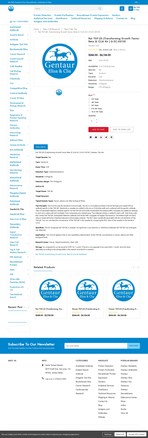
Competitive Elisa (18, 88)
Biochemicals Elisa (19, 49)
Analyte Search (17, 35)
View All (124, 413)
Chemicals (15, 78)
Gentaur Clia (126, 381)
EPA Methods (16, 257)
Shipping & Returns (103, 18)
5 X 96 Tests (96, 108)
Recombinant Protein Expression (93, 15)
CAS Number (16, 66)
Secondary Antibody (15, 226)
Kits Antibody (16, 149)
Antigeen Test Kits (19, 44)
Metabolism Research (15, 156)
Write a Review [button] (119, 49)
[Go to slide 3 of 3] (24, 307)
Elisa (12, 110)
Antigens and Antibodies (46, 21)
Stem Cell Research (14, 243)
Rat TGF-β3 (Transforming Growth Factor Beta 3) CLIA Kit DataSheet (61, 254)
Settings (108, 434)
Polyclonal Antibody (15, 203)
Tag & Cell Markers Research (18, 251)
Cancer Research (17, 54)
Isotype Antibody (17, 145)
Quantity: (92, 115)
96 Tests (95, 105)
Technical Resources (81, 18)
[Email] (96, 137)
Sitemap (101, 417)
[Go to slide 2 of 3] (28, 307)
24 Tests (95, 99)
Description (41, 147)
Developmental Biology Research (18, 104)
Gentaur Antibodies (15, 126)
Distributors (62, 18)
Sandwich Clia (17, 209)
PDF (11, 274)
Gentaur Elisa (126, 377)
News (12, 269)
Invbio (123, 405)
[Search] (100, 8)
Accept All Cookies (137, 434)
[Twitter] (106, 137)
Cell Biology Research (15, 72)
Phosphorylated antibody (18, 195)
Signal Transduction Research (16, 235)
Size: (91, 95)
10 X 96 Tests (97, 111)
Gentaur (124, 373)
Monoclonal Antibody (15, 179)
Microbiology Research (16, 171)
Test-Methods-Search (16, 296)
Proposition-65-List (17, 288)
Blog (133, 18)
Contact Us (121, 18)
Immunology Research (15, 134)
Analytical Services (43, 18)
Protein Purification (64, 15)
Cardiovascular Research (17, 60)
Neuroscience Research (16, 187)
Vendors (116, 15)
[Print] (101, 137)
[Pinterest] (111, 137)
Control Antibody (18, 93)
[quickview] (53, 291)
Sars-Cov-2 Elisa (18, 219)
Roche (123, 409)
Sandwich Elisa (17, 214)
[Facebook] (90, 137)
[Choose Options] (47, 291)
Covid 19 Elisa (17, 98)
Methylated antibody (15, 164)
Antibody (14, 39)
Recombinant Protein (16, 263)
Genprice (125, 385)
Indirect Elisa (16, 140)
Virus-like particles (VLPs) (17, 281)
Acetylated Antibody (15, 29)
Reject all (120, 434)
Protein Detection (42, 15)
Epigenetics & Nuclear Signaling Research (18, 118)
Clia (12, 83)
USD (136, 2)
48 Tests (95, 102)
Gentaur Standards (129, 366)
